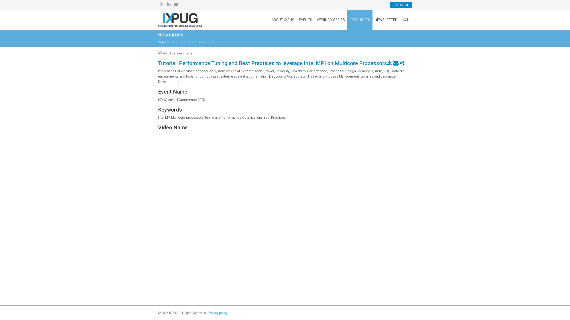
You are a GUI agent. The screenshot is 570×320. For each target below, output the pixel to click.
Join (406, 20)
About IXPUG (283, 20)
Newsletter (386, 20)
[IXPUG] (180, 20)
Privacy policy (218, 313)
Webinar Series (331, 20)
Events (305, 20)
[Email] (396, 63)
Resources (360, 20)
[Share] (402, 63)
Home (188, 42)
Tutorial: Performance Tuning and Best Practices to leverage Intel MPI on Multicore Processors (272, 63)
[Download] (389, 63)
